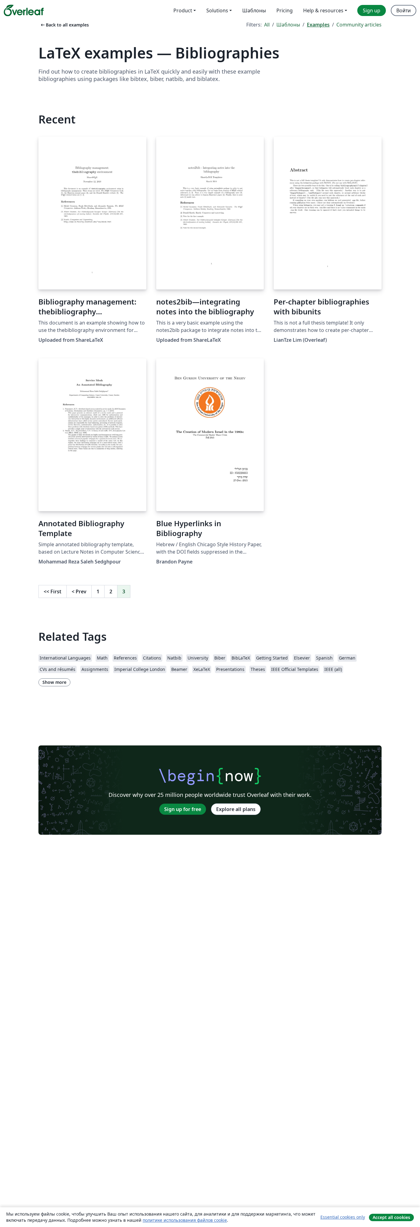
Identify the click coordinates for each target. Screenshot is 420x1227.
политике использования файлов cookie (185, 1220)
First (52, 591)
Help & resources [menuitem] (323, 10)
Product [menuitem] (182, 10)
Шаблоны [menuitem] (254, 10)
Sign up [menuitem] (371, 10)
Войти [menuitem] (403, 10)
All (267, 24)
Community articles (359, 24)
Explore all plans (236, 809)
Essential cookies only (342, 1217)
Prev (79, 591)
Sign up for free (182, 809)
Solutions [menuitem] (217, 10)
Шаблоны (288, 24)
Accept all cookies (391, 1217)
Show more (54, 682)
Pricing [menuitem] (284, 10)
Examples (318, 24)
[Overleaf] (24, 10)
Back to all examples (64, 25)
